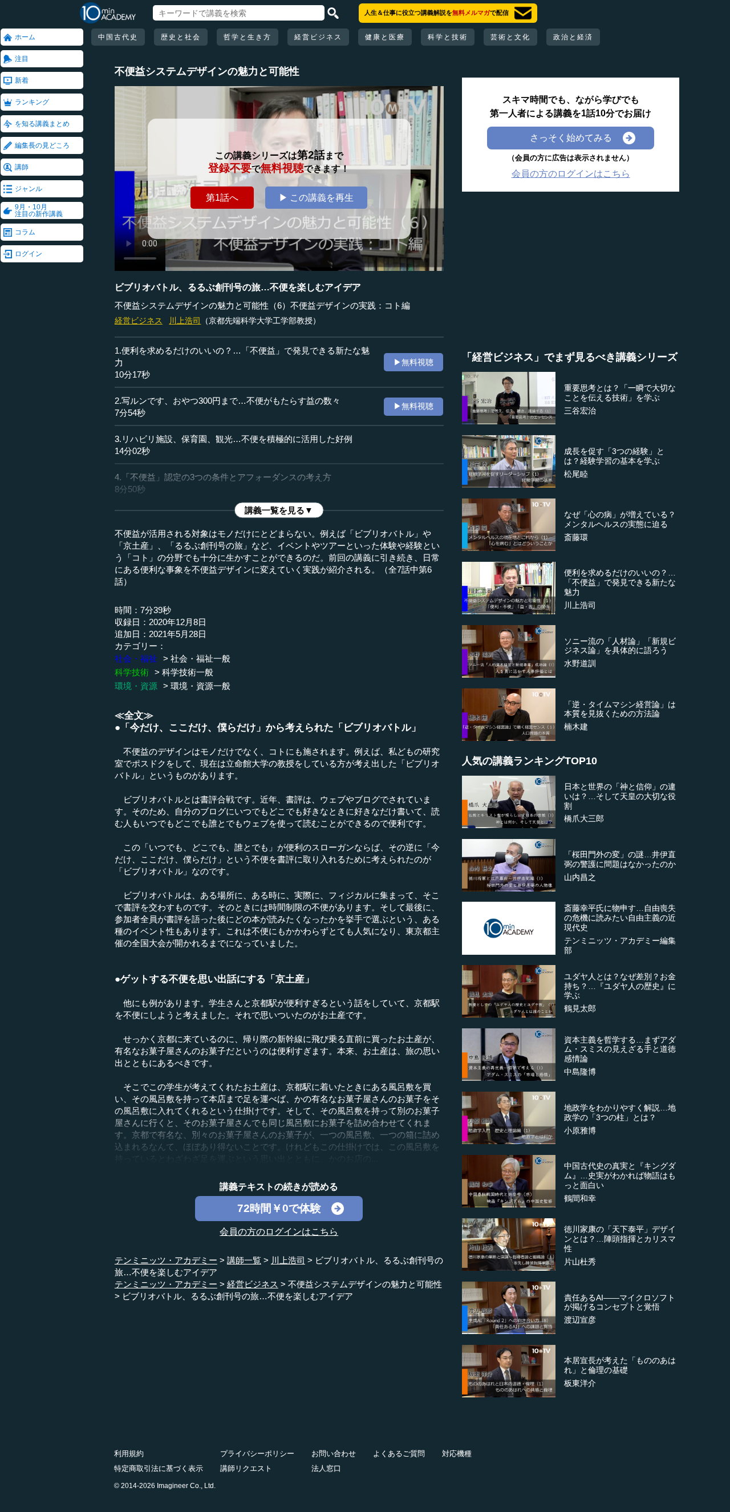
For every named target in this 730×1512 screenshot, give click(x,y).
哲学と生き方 (247, 37)
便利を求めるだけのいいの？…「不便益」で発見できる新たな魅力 (620, 582)
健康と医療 (385, 37)
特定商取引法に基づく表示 (158, 1468)
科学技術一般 (187, 672)
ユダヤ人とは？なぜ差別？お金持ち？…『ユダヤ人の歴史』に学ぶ (620, 986)
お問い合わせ (333, 1453)
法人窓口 (326, 1468)
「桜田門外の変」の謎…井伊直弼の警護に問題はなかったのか (620, 859)
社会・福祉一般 (200, 658)
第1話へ (222, 197)
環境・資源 (136, 686)
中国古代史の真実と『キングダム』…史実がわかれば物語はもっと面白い (620, 1175)
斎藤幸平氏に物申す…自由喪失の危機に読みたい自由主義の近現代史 (620, 917)
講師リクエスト (246, 1468)
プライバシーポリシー (257, 1453)
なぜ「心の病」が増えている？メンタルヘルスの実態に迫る (620, 519)
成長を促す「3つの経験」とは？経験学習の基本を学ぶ (614, 456)
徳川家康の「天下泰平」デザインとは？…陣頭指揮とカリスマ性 (620, 1239)
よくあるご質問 (399, 1453)
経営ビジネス (318, 37)
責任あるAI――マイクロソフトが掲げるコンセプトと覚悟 (619, 1302)
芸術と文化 (510, 37)
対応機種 (457, 1453)
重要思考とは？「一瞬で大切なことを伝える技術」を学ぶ (620, 392)
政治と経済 (573, 37)
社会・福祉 (136, 658)
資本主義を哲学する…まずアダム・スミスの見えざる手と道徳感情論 (620, 1049)
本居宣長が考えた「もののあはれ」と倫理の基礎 (620, 1365)
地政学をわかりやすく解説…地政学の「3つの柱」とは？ (620, 1112)
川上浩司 (185, 320)
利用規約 (129, 1453)
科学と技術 (448, 37)
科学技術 (132, 672)
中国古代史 (118, 37)
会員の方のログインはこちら (279, 1232)
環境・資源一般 (200, 686)
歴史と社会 (181, 37)
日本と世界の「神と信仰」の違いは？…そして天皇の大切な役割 (620, 796)
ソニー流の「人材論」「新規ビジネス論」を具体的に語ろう (620, 646)
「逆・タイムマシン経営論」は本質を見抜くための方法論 (620, 709)
